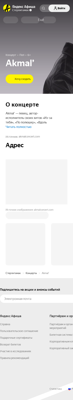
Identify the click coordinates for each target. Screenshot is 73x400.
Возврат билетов (10, 344)
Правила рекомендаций (14, 357)
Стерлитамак (13, 273)
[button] (41, 20)
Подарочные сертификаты (16, 337)
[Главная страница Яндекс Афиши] (7, 8)
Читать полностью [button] (18, 127)
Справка (5, 324)
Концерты (31, 273)
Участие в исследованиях (15, 351)
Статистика (56, 389)
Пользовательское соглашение (19, 330)
